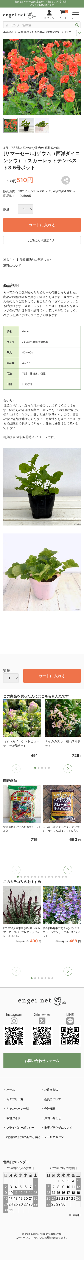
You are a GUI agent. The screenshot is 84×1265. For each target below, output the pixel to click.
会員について (52, 1099)
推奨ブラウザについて (58, 1127)
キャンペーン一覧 (17, 1108)
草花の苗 (8, 32)
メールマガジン (54, 1137)
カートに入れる (42, 225)
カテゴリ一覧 (14, 1099)
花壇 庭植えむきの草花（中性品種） (39, 32)
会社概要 (49, 1108)
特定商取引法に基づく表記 (23, 1137)
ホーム (10, 1089)
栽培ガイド (13, 1118)
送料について (12, 265)
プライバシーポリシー (20, 1127)
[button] (68, 768)
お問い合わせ (52, 1118)
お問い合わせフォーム (42, 1061)
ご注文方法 (51, 1089)
